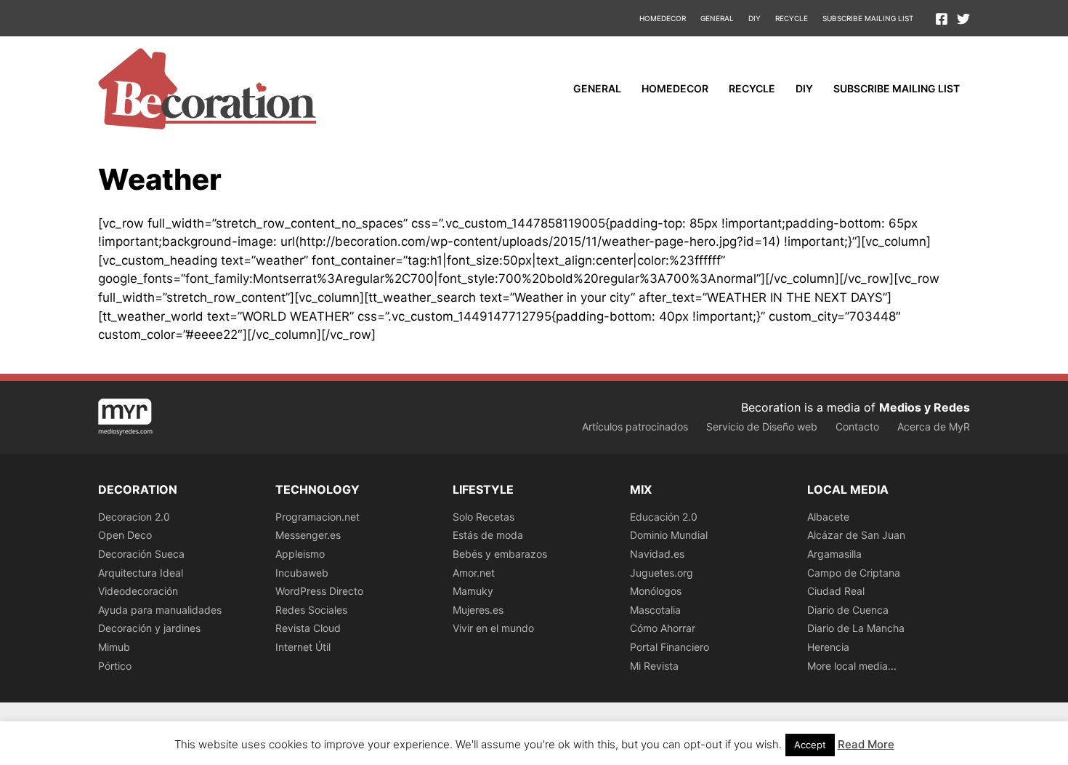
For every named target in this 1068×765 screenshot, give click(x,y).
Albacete (828, 516)
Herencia (828, 647)
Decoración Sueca (141, 554)
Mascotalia (655, 610)
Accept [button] (810, 744)
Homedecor (662, 18)
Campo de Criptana (853, 572)
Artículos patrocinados (635, 426)
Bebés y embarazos (500, 554)
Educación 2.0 (663, 516)
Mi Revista (654, 666)
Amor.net (474, 572)
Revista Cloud (308, 628)
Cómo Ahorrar (662, 628)
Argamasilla (834, 554)
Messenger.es (308, 535)
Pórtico (115, 666)
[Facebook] (941, 18)
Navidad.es (657, 554)
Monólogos (655, 591)
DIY (754, 18)
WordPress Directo (319, 591)
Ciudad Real (836, 591)
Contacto (857, 426)
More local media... (852, 666)
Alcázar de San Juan (856, 535)
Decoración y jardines (149, 628)
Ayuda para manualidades (160, 610)
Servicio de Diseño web (761, 426)
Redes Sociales (311, 610)
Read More (866, 744)
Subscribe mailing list (867, 18)
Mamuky (473, 591)
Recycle (791, 18)
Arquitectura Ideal (140, 572)
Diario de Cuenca (848, 610)
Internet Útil (303, 647)
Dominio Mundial (669, 535)
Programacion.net (317, 516)
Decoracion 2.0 (134, 516)
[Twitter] (963, 18)
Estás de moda (488, 535)
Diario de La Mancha (856, 628)
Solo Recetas (483, 516)
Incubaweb (301, 572)
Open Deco (125, 535)
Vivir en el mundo (493, 628)
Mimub (114, 647)
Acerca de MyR (933, 426)
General (717, 18)
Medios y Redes (924, 407)
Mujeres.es (478, 610)
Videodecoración (138, 591)
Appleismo (300, 554)
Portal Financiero (669, 647)
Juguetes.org (661, 572)
